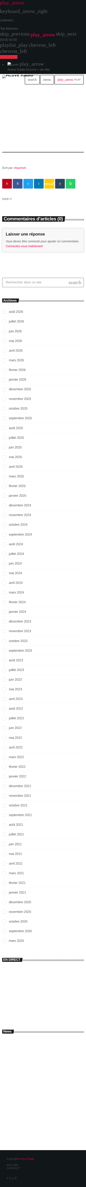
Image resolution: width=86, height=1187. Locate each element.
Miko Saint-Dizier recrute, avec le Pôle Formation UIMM (48, 1044)
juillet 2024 (16, 554)
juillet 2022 (16, 718)
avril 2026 (15, 351)
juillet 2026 (16, 321)
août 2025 (16, 428)
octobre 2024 (18, 525)
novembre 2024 (20, 515)
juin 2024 (15, 563)
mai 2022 (15, 738)
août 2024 (16, 544)
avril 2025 (15, 467)
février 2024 (17, 602)
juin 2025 (15, 447)
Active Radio (26, 1158)
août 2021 (16, 825)
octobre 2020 (18, 921)
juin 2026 (15, 331)
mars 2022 (16, 757)
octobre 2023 (18, 641)
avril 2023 (15, 699)
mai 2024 (15, 573)
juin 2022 (15, 728)
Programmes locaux (25, 1003)
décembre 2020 (20, 902)
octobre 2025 (18, 408)
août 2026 (16, 312)
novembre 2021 (20, 796)
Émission (12, 996)
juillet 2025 (16, 438)
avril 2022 (15, 747)
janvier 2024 (17, 612)
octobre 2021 (18, 805)
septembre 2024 (20, 534)
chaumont (20, 167)
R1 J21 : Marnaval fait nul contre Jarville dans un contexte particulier (50, 1101)
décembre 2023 (20, 621)
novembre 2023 (20, 631)
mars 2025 (16, 476)
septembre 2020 (20, 931)
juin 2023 (15, 680)
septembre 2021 (20, 815)
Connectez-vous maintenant (24, 246)
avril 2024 (15, 583)
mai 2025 (15, 457)
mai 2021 (15, 854)
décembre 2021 (20, 786)
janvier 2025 (17, 496)
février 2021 (17, 883)
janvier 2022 (17, 776)
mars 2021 (16, 873)
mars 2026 (16, 360)
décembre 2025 (20, 389)
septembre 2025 (20, 418)
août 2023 (16, 660)
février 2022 (17, 767)
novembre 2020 (20, 912)
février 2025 (17, 486)
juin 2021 (15, 844)
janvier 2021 (17, 892)
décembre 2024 (20, 505)
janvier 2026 (17, 379)
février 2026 (17, 370)
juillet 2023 (16, 670)
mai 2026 (15, 341)
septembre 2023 (20, 651)
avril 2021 (15, 863)
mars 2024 (16, 592)
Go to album (8, 57)
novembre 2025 (20, 399)
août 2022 (16, 708)
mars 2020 (16, 941)
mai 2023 (15, 689)
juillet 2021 (16, 834)
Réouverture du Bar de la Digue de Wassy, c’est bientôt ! (49, 1082)
